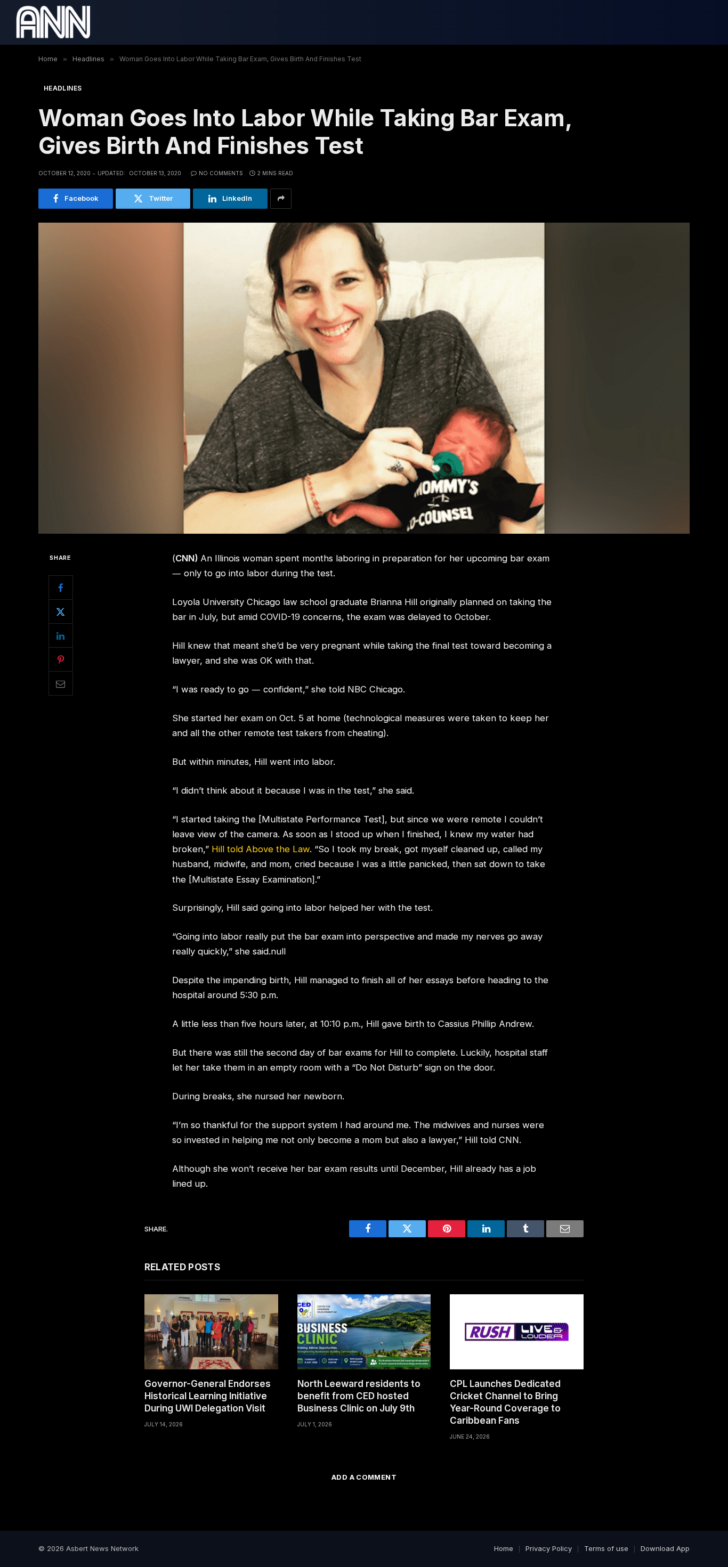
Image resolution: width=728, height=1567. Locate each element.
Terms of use (606, 1548)
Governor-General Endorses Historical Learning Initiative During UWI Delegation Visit (207, 1396)
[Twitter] (60, 612)
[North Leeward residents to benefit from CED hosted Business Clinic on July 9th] (364, 1331)
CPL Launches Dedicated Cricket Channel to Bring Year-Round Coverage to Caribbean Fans (505, 1402)
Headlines (63, 88)
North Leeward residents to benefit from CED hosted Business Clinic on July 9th (358, 1396)
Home (503, 1548)
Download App (665, 1548)
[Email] (60, 684)
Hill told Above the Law (261, 849)
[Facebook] (60, 588)
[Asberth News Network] (53, 22)
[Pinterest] (60, 660)
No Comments (221, 173)
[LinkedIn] (60, 636)
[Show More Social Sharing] (281, 199)
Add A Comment (364, 1477)
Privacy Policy (548, 1548)
